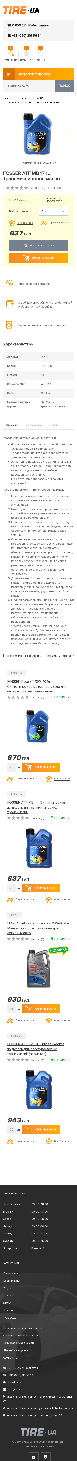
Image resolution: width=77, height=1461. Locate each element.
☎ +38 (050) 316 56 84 (24, 36)
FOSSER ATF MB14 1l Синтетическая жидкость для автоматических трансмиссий (36, 807)
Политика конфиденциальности (22, 1328)
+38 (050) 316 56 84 (18, 1375)
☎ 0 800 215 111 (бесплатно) (28, 25)
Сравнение (11, 56)
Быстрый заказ (42, 245)
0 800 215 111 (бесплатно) (21, 1368)
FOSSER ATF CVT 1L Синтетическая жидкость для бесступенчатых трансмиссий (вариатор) (35, 1049)
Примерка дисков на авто (19, 1343)
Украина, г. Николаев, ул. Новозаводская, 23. (35, 1415)
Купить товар (43, 258)
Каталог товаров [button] (35, 74)
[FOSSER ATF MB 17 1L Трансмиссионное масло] (38, 132)
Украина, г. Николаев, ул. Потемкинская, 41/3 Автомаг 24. (37, 1399)
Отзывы (53, 425)
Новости (8, 1310)
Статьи (7, 1303)
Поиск (64, 86)
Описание (12, 425)
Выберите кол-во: (20, 211)
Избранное (26, 56)
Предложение (33, 425)
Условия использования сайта (21, 1335)
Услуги (7, 1288)
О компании (10, 1273)
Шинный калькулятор (16, 1350)
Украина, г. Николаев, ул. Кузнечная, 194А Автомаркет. (40, 1408)
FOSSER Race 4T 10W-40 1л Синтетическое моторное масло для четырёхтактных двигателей (37, 686)
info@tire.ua (15, 1389)
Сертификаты (11, 1280)
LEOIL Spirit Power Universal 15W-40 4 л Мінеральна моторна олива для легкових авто (38, 928)
